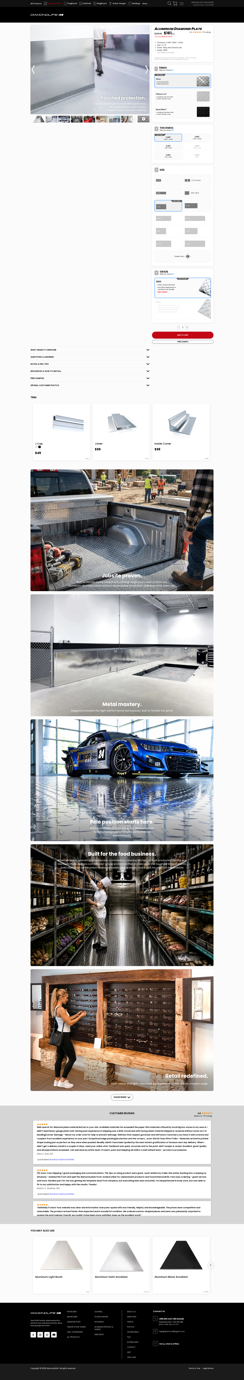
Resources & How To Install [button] (45, 371)
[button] (182, 3)
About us (131, 1311)
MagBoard (72, 1316)
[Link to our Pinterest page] (47, 1335)
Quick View (61, 423)
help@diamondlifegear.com (172, 1332)
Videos (130, 1322)
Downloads (132, 1342)
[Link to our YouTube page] (54, 1335)
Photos (130, 1327)
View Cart (131, 1357)
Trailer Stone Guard (76, 1327)
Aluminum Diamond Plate (61, 1159)
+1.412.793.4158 (209, 5)
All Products (73, 1337)
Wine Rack (99, 1334)
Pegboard (72, 1311)
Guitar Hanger (101, 1316)
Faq (129, 1337)
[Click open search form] (169, 3)
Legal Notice (208, 1368)
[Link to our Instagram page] (40, 1335)
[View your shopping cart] (175, 3)
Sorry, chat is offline (169, 1344)
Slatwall (99, 1311)
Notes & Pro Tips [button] (39, 364)
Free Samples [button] (37, 378)
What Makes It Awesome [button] (43, 350)
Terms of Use (194, 1368)
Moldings (99, 1322)
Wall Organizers (75, 1332)
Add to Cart (182, 335)
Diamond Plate (74, 1322)
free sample (182, 342)
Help (129, 1352)
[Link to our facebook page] (33, 1335)
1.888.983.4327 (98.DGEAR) (202, 2)
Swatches (131, 1316)
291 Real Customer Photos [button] (44, 385)
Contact (131, 1347)
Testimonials (133, 1332)
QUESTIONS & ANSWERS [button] (42, 357)
